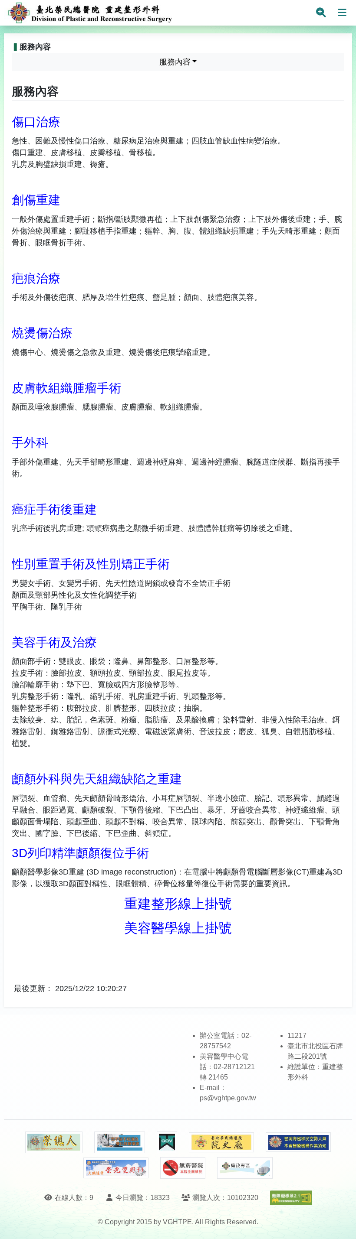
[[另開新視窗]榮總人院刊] (53, 1142)
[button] (341, 1223)
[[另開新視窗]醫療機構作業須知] (298, 1142)
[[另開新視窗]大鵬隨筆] (115, 1168)
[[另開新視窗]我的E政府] (167, 1142)
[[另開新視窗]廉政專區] (244, 1168)
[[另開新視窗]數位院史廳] (221, 1142)
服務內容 (175, 62)
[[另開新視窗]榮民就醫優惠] (119, 1142)
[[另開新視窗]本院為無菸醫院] (182, 1168)
